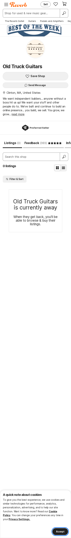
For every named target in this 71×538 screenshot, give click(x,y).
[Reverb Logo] (18, 4)
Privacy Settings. (19, 519)
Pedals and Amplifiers (52, 21)
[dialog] (35, 514)
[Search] (64, 13)
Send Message (37, 85)
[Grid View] (57, 168)
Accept (60, 531)
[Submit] (64, 157)
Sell (45, 4)
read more (18, 114)
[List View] (63, 168)
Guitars (32, 21)
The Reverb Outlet (14, 21)
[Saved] (55, 4)
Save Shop (38, 76)
